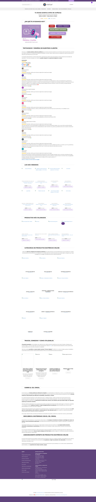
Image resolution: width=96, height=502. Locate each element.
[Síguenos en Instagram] (60, 0)
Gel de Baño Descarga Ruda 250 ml (54, 235)
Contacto (56, 0)
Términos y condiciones (26, 466)
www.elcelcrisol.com (40, 492)
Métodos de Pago (25, 462)
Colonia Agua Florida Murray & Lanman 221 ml (28, 205)
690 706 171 (37, 463)
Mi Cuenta (24, 464)
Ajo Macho (54, 182)
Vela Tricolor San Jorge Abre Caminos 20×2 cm (68, 205)
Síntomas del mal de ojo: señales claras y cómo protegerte (41, 369)
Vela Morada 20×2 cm (68, 182)
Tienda (50, 0)
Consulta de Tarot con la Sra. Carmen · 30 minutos (28, 183)
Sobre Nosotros (45, 0)
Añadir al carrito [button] (27, 187)
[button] (71, 5)
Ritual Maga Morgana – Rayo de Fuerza (67, 235)
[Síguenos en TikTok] (61, 0)
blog (51, 345)
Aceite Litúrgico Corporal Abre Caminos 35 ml (27, 235)
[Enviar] (31, 4)
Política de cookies (25, 472)
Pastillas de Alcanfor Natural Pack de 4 (41, 183)
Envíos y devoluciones (26, 460)
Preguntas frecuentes (26, 454)
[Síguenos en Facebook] (59, 0)
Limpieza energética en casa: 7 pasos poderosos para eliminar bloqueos (54, 369)
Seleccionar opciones (68, 186)
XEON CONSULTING (40, 494)
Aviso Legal (24, 470)
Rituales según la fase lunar (68, 369)
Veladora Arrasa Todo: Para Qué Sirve (41, 205)
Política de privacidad (26, 468)
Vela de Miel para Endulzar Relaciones (54, 205)
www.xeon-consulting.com (61, 494)
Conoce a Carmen (25, 458)
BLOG (53, 0)
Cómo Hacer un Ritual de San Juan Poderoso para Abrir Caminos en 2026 (28, 370)
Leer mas (27, 378)
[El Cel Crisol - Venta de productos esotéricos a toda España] (48, 4)
